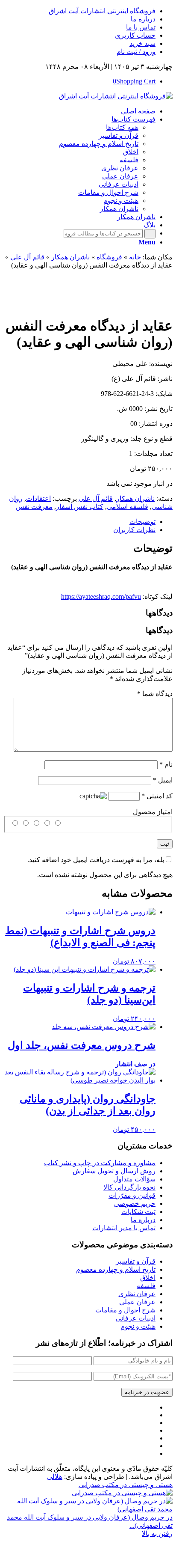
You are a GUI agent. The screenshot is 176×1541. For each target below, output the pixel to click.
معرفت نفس (34, 506)
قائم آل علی (27, 257)
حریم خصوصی (134, 1203)
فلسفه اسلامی (127, 506)
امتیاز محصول (153, 811)
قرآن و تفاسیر (135, 1261)
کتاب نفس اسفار (79, 506)
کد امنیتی (157, 796)
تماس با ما (140, 27)
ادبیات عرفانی (135, 1318)
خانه (135, 257)
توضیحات (142, 521)
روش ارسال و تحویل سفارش (114, 1171)
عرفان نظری (136, 1293)
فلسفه (146, 1285)
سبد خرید (142, 43)
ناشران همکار (70, 257)
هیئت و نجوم (137, 1326)
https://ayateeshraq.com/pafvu (101, 596)
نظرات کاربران (134, 529)
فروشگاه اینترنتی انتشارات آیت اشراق (102, 11)
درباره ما (143, 19)
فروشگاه (109, 257)
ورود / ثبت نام (136, 51)
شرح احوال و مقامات (125, 1310)
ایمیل (163, 780)
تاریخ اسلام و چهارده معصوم (115, 1269)
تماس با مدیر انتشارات (123, 1228)
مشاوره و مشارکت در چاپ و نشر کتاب (99, 1162)
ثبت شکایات (138, 1211)
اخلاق (147, 1277)
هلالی (54, 1476)
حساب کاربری (135, 35)
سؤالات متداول (134, 1179)
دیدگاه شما (155, 693)
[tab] (79, 522)
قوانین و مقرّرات (132, 1195)
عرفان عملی (137, 1302)
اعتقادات (38, 498)
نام (166, 764)
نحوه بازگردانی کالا (129, 1187)
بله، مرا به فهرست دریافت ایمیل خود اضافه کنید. (95, 859)
